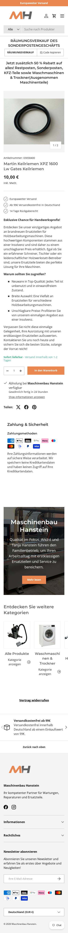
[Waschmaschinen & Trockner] (47, 635)
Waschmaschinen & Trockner (47, 658)
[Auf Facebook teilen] (26, 407)
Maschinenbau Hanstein (24, 923)
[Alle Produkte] (17, 635)
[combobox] (34, 29)
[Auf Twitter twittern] (18, 407)
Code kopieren (52, 52)
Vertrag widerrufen (34, 700)
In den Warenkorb (45, 370)
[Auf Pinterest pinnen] (34, 407)
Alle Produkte (17, 654)
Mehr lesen (34, 579)
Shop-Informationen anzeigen (27, 397)
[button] (54, 16)
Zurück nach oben (34, 747)
